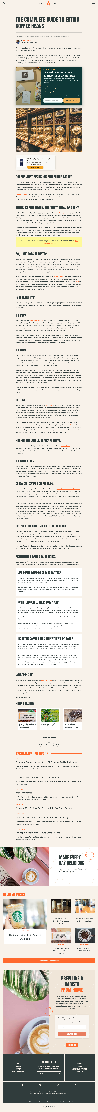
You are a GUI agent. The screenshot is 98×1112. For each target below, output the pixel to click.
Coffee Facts (20, 13)
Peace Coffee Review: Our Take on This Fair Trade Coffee (44, 808)
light (77, 281)
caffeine (49, 405)
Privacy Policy (28, 1101)
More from (49, 960)
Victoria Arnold (27, 40)
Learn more (72, 1045)
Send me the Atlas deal (71, 100)
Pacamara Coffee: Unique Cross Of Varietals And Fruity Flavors (46, 762)
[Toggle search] (4, 3)
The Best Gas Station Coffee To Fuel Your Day (38, 778)
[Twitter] (46, 744)
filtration (72, 425)
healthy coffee (46, 680)
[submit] (86, 876)
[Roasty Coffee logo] (48, 3)
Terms (80, 1066)
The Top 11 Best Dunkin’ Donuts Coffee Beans (38, 833)
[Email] (56, 744)
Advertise (80, 1071)
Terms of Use (59, 1101)
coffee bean (65, 446)
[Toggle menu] (93, 3)
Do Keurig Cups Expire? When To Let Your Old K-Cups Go (61, 951)
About (18, 1064)
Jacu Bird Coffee (24, 793)
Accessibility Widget (18, 1071)
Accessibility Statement (79, 1069)
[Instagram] (40, 1085)
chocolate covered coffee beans (68, 489)
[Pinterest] (51, 744)
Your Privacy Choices (38, 1101)
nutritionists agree (36, 320)
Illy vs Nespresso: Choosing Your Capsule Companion (61, 921)
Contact (18, 1066)
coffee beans (61, 213)
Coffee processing (22, 194)
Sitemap (18, 1069)
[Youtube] (75, 1084)
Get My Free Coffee (72, 1034)
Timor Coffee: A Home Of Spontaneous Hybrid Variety (42, 818)
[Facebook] (42, 744)
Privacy (79, 1064)
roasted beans (59, 276)
